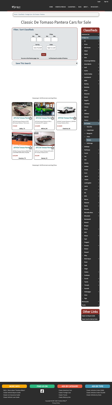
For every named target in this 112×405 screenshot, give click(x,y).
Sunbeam (87, 275)
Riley (85, 255)
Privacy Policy (56, 403)
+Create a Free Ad (60, 7)
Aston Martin (87, 64)
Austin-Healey (88, 74)
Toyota (86, 282)
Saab (85, 265)
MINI (85, 196)
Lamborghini (87, 183)
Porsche (86, 245)
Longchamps (90, 130)
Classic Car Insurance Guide (11, 395)
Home (51, 7)
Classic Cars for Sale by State (89, 319)
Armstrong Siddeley (89, 61)
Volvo (85, 295)
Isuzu (85, 173)
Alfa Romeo (87, 47)
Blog (79, 7)
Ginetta (86, 163)
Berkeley (86, 87)
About (86, 7)
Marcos (86, 199)
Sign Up (106, 1)
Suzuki (86, 278)
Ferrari (86, 153)
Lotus (85, 189)
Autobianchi (87, 77)
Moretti (86, 222)
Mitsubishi (87, 216)
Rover (85, 262)
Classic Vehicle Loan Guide (11, 397)
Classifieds (71, 7)
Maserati (86, 203)
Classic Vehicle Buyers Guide (12, 392)
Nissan (86, 236)
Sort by (37, 44)
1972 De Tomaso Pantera (44, 118)
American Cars (85, 34)
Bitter (86, 90)
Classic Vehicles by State (93, 395)
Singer (86, 269)
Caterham (87, 104)
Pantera (42, 14)
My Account (94, 7)
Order (51, 44)
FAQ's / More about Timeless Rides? (14, 390)
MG (85, 193)
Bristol (86, 97)
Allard (86, 51)
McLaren (86, 209)
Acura (85, 44)
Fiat (85, 156)
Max (39, 36)
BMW (85, 80)
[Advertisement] (45, 80)
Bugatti (86, 100)
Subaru (86, 272)
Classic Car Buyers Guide (88, 316)
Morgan (86, 226)
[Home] (17, 7)
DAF (85, 110)
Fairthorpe (87, 150)
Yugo (85, 298)
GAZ (85, 160)
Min (33, 36)
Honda (86, 170)
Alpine (86, 54)
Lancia (86, 186)
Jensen (86, 179)
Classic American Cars (65, 390)
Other (88, 137)
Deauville (89, 127)
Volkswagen (87, 292)
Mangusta (89, 133)
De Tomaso (36, 14)
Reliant (86, 249)
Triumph (86, 285)
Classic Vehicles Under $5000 (95, 390)
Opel (85, 239)
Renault (86, 252)
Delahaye (86, 146)
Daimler (86, 117)
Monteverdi (87, 219)
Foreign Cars (28, 14)
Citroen (86, 107)
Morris (86, 229)
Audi (85, 67)
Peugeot (86, 242)
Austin (86, 71)
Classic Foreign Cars (65, 392)
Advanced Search (44, 58)
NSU (85, 232)
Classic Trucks (63, 395)
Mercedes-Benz (88, 212)
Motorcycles (85, 301)
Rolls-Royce (87, 259)
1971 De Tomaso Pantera (22, 118)
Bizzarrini (86, 94)
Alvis (85, 57)
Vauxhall (86, 288)
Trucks (84, 305)
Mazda (86, 206)
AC (85, 41)
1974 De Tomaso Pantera (66, 118)
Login (98, 1)
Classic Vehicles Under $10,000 (95, 392)
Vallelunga (90, 143)
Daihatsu (86, 113)
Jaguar (86, 176)
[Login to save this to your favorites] (30, 119)
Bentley (86, 84)
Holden (86, 166)
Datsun (86, 120)
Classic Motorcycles (65, 397)
